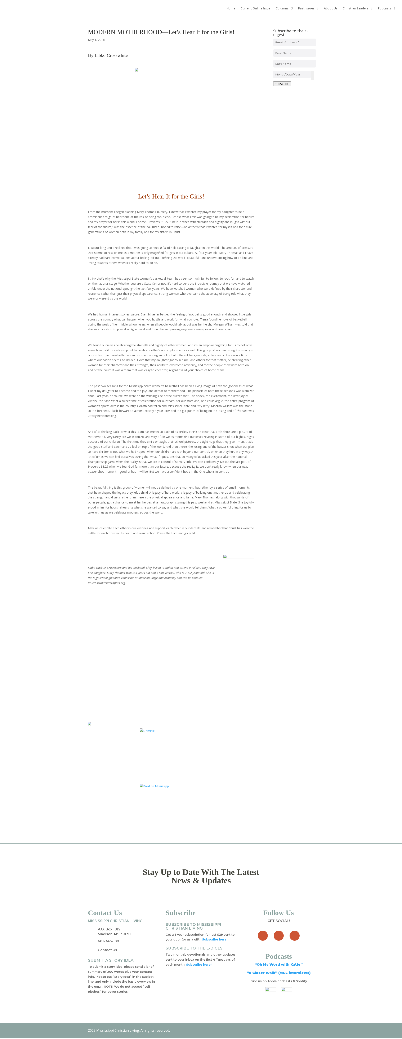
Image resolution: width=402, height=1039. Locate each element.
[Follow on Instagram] (295, 936)
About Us (330, 8)
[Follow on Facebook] (263, 936)
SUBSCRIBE (282, 84)
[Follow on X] (279, 936)
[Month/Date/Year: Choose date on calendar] (312, 75)
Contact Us (107, 950)
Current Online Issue (255, 8)
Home (231, 8)
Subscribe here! (198, 964)
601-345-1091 (109, 941)
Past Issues (306, 8)
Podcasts (384, 8)
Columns (282, 8)
